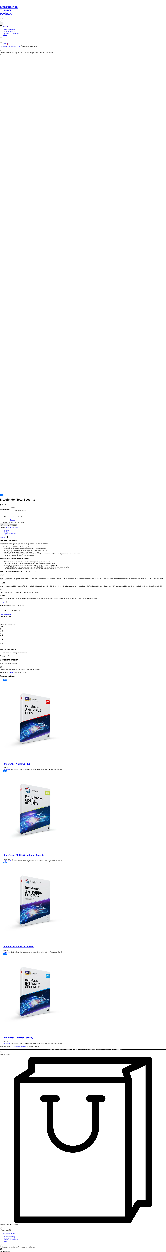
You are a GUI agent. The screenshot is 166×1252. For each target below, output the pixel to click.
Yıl (5, 517)
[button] (16, 510)
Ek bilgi (5, 532)
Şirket (5, 35)
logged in (12, 672)
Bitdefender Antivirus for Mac (18, 946)
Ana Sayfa (3, 46)
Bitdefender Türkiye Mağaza (9, 10)
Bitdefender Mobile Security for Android (23, 855)
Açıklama (6, 530)
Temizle (12, 520)
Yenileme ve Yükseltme (11, 33)
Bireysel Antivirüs (9, 30)
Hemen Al (13, 525)
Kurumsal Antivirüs (9, 31)
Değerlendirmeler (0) (10, 534)
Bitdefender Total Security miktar (13, 522)
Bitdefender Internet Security (18, 1037)
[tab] (84, 530)
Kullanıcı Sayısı (5, 509)
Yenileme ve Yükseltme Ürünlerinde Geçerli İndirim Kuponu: (97, 1049)
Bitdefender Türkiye (19, 1046)
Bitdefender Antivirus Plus (16, 764)
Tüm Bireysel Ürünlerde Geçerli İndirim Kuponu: (59, 1049)
